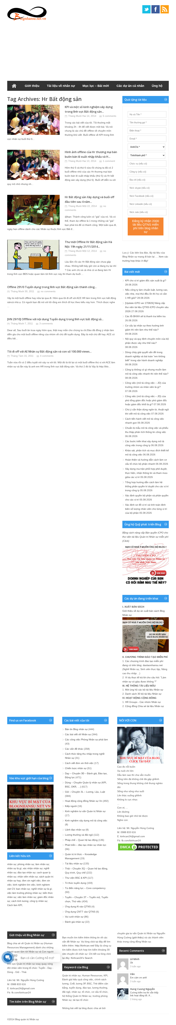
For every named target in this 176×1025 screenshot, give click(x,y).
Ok (131, 962)
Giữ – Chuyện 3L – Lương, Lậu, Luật (85, 791)
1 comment (109, 161)
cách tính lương (19, 901)
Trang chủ (14, 86)
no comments (48, 291)
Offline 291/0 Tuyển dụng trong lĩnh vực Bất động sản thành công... (52, 287)
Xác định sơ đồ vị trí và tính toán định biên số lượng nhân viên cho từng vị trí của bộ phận (146, 508)
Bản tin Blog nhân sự (76, 729)
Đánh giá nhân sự (74, 921)
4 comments (46, 355)
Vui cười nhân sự (74, 916)
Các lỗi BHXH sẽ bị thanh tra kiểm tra (145, 316)
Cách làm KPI (14, 905)
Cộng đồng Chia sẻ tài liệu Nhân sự (144, 706)
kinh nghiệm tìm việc (24, 884)
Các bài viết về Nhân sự (78, 734)
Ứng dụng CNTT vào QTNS (80, 911)
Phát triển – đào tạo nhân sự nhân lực (85, 845)
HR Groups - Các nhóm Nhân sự (143, 702)
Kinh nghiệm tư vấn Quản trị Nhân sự (85, 811)
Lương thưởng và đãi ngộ (79, 834)
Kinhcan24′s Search (81, 958)
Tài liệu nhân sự (73, 863)
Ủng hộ (157, 86)
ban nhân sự (23, 888)
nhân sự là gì (14, 868)
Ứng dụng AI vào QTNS (78, 906)
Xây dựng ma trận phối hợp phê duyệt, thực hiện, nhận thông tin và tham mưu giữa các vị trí (146, 472)
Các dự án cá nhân (130, 86)
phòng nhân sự (26, 864)
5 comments (109, 116)
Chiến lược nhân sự (75, 768)
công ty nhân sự (38, 901)
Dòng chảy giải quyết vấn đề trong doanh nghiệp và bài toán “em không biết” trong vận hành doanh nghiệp (145, 356)
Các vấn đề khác (74, 748)
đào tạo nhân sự (26, 872)
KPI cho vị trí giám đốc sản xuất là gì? (145, 280)
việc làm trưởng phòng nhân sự (24, 893)
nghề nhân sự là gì (41, 888)
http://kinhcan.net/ (84, 945)
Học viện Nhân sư (61, 96)
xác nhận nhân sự (32, 868)
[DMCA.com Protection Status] (138, 850)
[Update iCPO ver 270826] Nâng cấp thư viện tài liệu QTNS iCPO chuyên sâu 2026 (147, 307)
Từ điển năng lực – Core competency (85, 888)
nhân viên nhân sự (28, 876)
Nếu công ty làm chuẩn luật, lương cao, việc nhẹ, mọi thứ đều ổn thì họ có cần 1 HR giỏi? (146, 293)
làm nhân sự (42, 864)
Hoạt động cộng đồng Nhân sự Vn (83, 801)
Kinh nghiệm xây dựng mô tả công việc (86, 820)
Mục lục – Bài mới (95, 86)
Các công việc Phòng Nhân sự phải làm (86, 739)
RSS (165, 9)
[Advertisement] (88, 50)
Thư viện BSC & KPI (76, 877)
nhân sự (11, 864)
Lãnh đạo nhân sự (75, 829)
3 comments (46, 323)
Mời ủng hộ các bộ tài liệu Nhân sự (144, 689)
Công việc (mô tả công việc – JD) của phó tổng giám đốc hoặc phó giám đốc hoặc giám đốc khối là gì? (146, 400)
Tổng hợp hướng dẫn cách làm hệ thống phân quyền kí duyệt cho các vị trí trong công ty (147, 486)
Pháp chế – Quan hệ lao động (81, 840)
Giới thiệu (32, 86)
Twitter (146, 9)
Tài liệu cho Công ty (25, 96)
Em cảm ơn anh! (138, 977)
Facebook (155, 9)
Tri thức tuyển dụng (75, 883)
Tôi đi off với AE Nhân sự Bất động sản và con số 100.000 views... (49, 351)
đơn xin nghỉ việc (31, 880)
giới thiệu (138, 937)
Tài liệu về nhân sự (61, 86)
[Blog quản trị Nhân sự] (27, 13)
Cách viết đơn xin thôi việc (79, 763)
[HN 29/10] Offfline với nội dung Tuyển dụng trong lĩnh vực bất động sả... (55, 319)
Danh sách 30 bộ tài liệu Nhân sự (143, 693)
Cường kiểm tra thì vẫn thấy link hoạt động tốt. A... (144, 994)
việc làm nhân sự (27, 897)
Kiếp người (71, 806)
